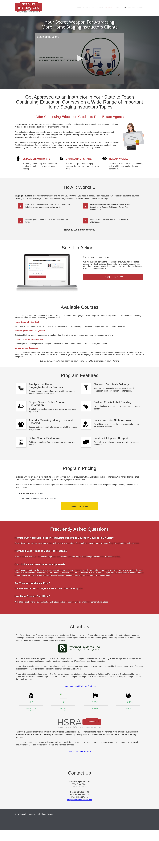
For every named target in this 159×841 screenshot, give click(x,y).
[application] (79, 58)
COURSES (100, 7)
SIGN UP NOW (79, 506)
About (78, 7)
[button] (79, 58)
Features (108, 7)
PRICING (118, 7)
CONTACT (131, 7)
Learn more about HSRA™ (79, 751)
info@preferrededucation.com (79, 800)
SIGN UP (140, 7)
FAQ (124, 7)
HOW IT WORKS (88, 7)
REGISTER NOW (113, 277)
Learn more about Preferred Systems (79, 686)
